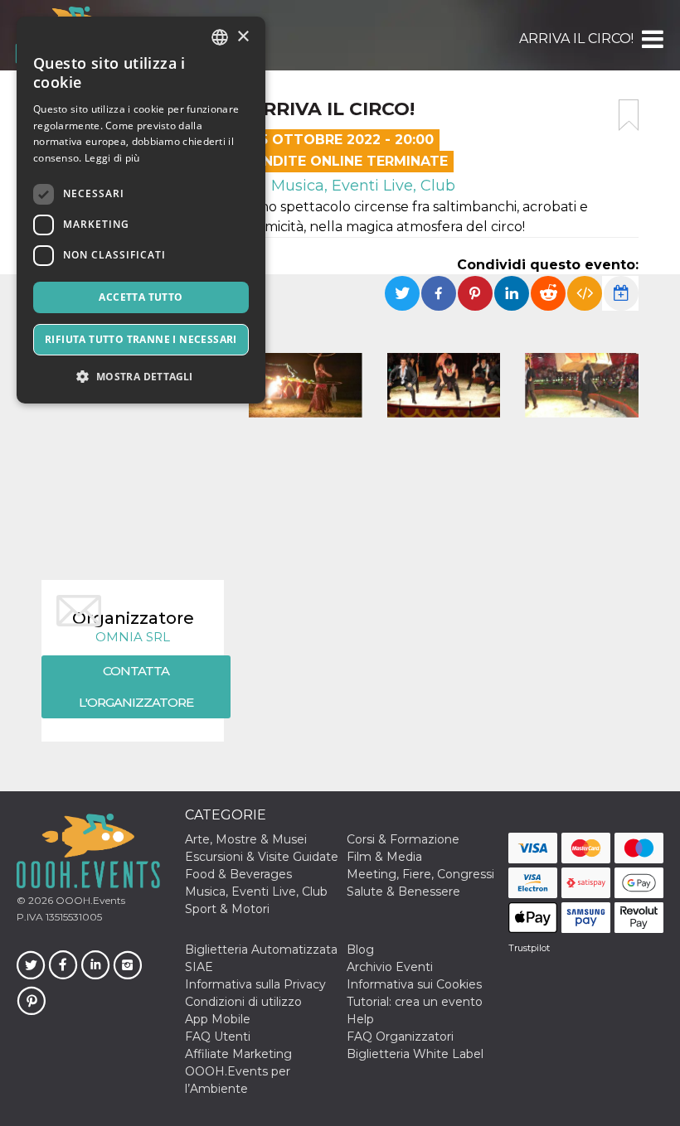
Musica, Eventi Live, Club (361, 185)
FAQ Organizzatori (400, 1036)
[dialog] (141, 210)
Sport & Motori (227, 908)
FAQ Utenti (217, 1036)
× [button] (242, 37)
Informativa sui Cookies (414, 984)
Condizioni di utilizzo (243, 1001)
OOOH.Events (89, 900)
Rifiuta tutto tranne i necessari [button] (141, 339)
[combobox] (219, 37)
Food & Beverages (238, 874)
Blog (360, 949)
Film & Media (384, 856)
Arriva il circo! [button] (576, 38)
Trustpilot (529, 948)
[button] (651, 39)
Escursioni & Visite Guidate (261, 856)
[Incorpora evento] (584, 293)
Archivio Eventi (390, 966)
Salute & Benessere (403, 891)
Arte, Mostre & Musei (246, 839)
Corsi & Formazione (403, 839)
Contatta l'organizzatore (136, 686)
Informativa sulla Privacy (255, 984)
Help (360, 1019)
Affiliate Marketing (238, 1053)
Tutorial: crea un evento (415, 1001)
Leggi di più (112, 158)
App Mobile (217, 1019)
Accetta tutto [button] (140, 297)
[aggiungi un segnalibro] (629, 115)
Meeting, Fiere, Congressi (420, 874)
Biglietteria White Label (415, 1053)
